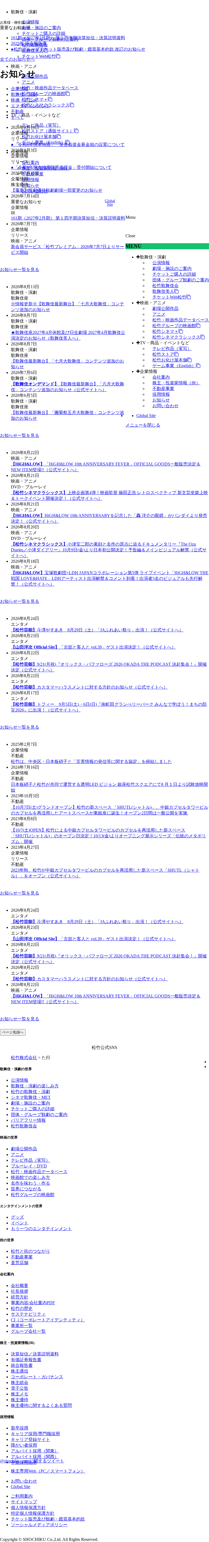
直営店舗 (19, 1262)
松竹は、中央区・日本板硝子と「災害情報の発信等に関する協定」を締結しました (91, 761)
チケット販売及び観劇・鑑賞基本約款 (48, 1519)
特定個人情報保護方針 (32, 1513)
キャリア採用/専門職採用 (35, 1433)
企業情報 (148, 371)
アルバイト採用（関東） (35, 1451)
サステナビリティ (28, 1314)
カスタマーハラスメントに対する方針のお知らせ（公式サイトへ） (89, 687)
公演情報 (161, 262)
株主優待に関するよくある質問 (41, 1405)
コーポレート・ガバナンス (37, 1376)
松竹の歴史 (22, 1308)
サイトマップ (24, 1502)
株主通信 (19, 1371)
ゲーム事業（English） (174, 365)
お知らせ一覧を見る (19, 269)
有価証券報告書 (26, 1359)
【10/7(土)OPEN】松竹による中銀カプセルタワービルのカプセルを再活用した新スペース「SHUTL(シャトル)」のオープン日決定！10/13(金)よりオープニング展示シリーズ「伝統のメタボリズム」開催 (108, 836)
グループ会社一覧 (28, 1331)
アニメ (28, 82)
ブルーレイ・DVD (29, 1166)
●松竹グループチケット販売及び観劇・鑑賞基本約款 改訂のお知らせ (78, 49)
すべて (17, 117)
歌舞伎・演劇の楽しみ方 (35, 1086)
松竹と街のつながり (30, 1251)
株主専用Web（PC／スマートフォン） (48, 1471)
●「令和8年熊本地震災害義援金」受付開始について (61, 167)
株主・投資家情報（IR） (176, 383)
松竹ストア (163, 354)
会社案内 (30, 162)
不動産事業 (163, 388)
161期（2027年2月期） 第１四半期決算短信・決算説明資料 (68, 37)
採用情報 (30, 179)
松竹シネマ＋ (35, 99)
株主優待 (19, 1399)
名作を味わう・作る (30, 1183)
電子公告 (19, 1388)
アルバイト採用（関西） (35, 1456)
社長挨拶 (19, 1291)
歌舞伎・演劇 (153, 257)
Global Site (146, 415)
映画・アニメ (153, 302)
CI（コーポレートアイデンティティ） (48, 1320)
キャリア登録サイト (30, 1439)
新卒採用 (19, 1428)
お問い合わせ (165, 405)
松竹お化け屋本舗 (39, 136)
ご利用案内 (22, 1496)
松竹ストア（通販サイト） (48, 131)
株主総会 (19, 1382)
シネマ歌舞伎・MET (31, 1097)
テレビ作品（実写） (41, 125)
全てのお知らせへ (17, 59)
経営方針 (19, 1297)
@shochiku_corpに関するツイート (32, 1461)
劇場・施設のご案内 (41, 27)
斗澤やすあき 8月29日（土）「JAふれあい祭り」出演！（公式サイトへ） (97, 630)
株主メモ (19, 1394)
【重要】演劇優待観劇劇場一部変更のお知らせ (56, 190)
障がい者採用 (24, 1445)
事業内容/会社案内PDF (33, 1302)
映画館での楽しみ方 (30, 1177)
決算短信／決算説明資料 (35, 1354)
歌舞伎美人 (163, 291)
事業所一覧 (22, 1325)
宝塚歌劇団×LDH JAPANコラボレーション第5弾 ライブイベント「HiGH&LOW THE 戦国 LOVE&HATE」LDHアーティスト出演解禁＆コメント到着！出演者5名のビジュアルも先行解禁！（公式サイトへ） (109, 578)
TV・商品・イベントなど (164, 342)
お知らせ (30, 185)
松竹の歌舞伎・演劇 (30, 1091)
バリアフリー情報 (28, 1120)
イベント (19, 1223)
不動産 (17, 111)
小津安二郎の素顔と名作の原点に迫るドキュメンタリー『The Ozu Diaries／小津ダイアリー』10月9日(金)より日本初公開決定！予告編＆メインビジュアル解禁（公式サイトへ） (109, 550)
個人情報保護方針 (28, 1507)
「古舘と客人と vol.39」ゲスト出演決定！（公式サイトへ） (93, 647)
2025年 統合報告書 (29, 43)
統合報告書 (22, 1365)
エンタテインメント (30, 106)
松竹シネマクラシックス (176, 337)
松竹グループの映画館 (43, 93)
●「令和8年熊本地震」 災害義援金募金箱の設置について (68, 144)
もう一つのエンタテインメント (41, 1228)
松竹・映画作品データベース (50, 88)
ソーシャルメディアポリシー (39, 1524)
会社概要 (19, 1285)
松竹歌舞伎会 (165, 285)
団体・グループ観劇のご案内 (180, 280)
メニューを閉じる (142, 425)
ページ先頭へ (12, 1032)
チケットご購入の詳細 (43, 33)
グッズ (17, 1217)
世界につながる (26, 1189)
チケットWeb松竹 (39, 56)
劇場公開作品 (165, 308)
